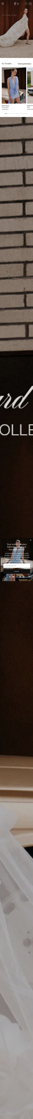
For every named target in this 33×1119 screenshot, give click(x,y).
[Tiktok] (20, 577)
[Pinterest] (23, 577)
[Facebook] (10, 577)
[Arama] (26, 4)
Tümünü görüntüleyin (24, 64)
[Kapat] (31, 540)
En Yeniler (7, 63)
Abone (16, 571)
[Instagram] (17, 577)
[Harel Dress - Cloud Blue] (14, 85)
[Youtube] (13, 577)
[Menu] (3, 4)
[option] (16, 29)
